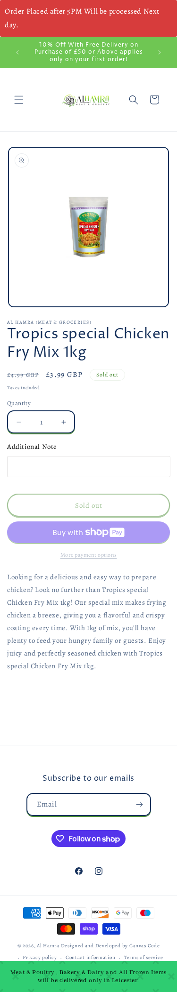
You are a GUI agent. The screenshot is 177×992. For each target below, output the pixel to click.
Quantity (19, 403)
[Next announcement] (159, 52)
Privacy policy (40, 957)
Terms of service (143, 957)
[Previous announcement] (17, 52)
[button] (18, 99)
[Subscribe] (139, 804)
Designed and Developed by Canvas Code (110, 945)
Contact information (90, 957)
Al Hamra (48, 945)
